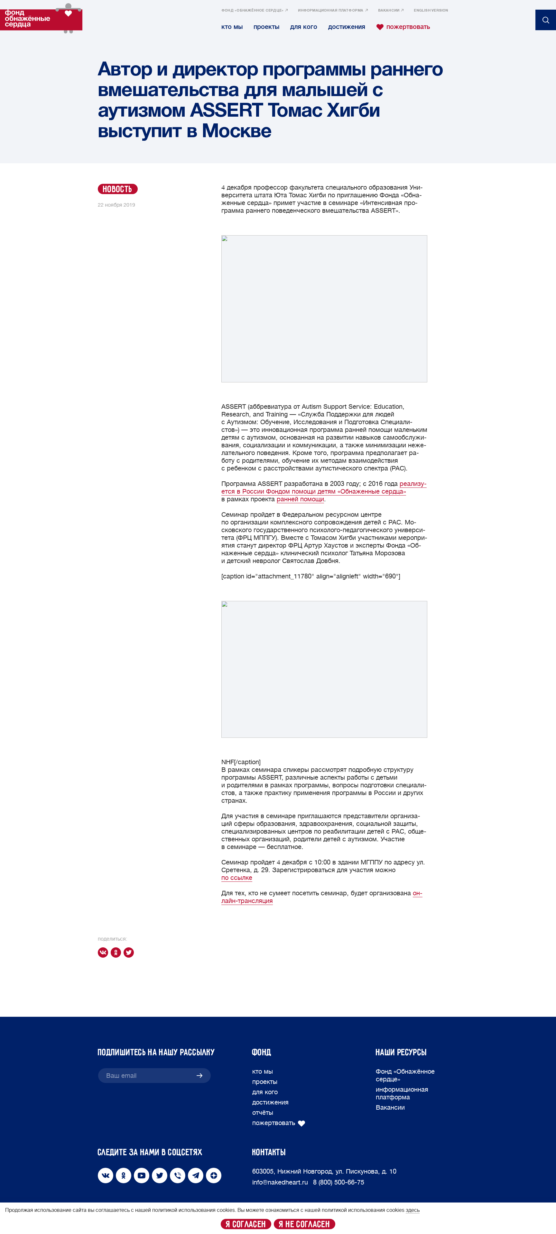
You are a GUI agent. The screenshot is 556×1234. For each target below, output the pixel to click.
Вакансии (389, 10)
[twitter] (130, 952)
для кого (303, 27)
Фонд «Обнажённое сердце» (252, 10)
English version (431, 10)
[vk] (104, 952)
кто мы (232, 27)
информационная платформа (330, 10)
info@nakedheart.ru (280, 1182)
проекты (266, 27)
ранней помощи (300, 499)
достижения (346, 27)
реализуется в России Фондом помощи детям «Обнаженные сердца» (324, 487)
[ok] (117, 952)
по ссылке (236, 877)
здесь (413, 1210)
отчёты (262, 1112)
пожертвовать (408, 27)
